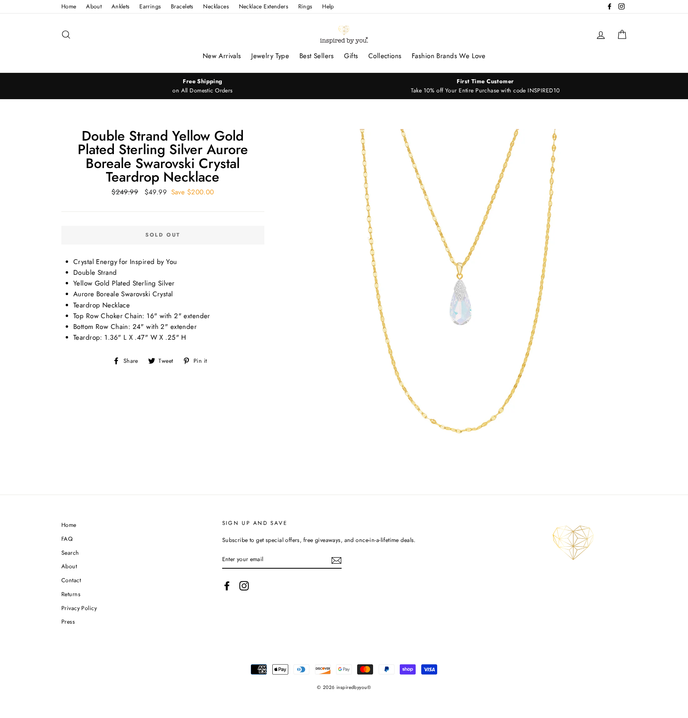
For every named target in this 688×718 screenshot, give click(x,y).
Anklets (120, 6)
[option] (202, 86)
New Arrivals (222, 56)
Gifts (351, 56)
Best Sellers (316, 56)
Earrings (150, 6)
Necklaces (216, 6)
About (94, 6)
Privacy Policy (79, 608)
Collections (385, 56)
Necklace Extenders (264, 6)
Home (68, 6)
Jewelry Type (270, 56)
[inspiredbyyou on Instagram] (244, 586)
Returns (70, 594)
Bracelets (182, 6)
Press (68, 622)
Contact (71, 580)
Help (328, 6)
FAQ (66, 539)
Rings (305, 6)
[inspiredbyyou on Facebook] (227, 586)
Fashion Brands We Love (448, 56)
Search (70, 553)
